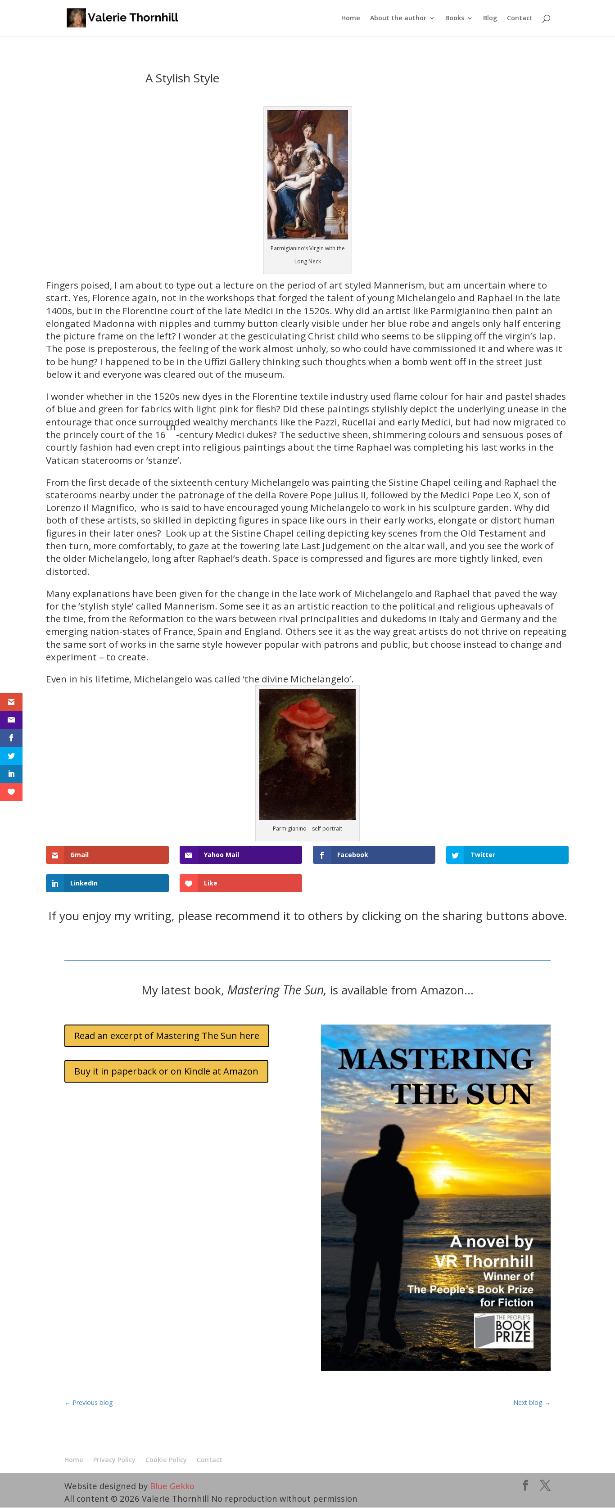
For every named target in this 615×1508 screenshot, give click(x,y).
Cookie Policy (166, 1459)
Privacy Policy (114, 1459)
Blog (490, 18)
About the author (398, 18)
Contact (520, 18)
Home (350, 18)
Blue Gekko (172, 1485)
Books (454, 18)
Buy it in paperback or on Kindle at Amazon (166, 1071)
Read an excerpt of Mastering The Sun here (166, 1035)
